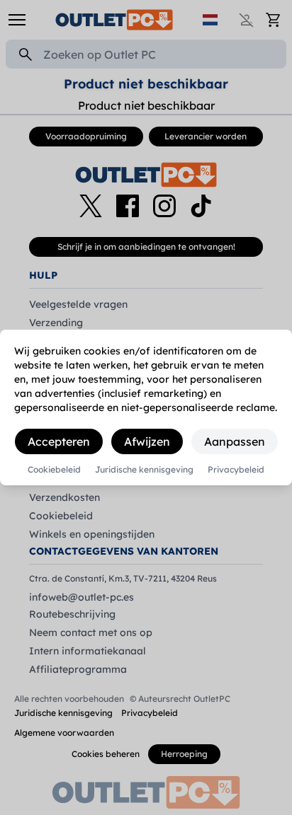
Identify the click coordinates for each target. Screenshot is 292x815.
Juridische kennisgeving (144, 470)
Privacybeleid (236, 470)
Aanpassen (234, 441)
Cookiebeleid (54, 470)
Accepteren (59, 441)
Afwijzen (147, 441)
